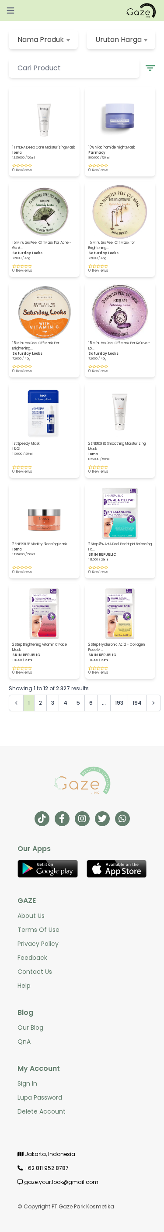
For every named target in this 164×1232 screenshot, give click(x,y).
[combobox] (43, 39)
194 (137, 702)
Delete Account (41, 1111)
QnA (24, 1041)
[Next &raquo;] (153, 703)
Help (24, 985)
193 (119, 702)
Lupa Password (39, 1097)
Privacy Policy (38, 943)
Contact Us (34, 971)
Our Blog (30, 1027)
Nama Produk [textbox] (40, 40)
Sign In (27, 1083)
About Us (31, 915)
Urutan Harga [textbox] (118, 40)
